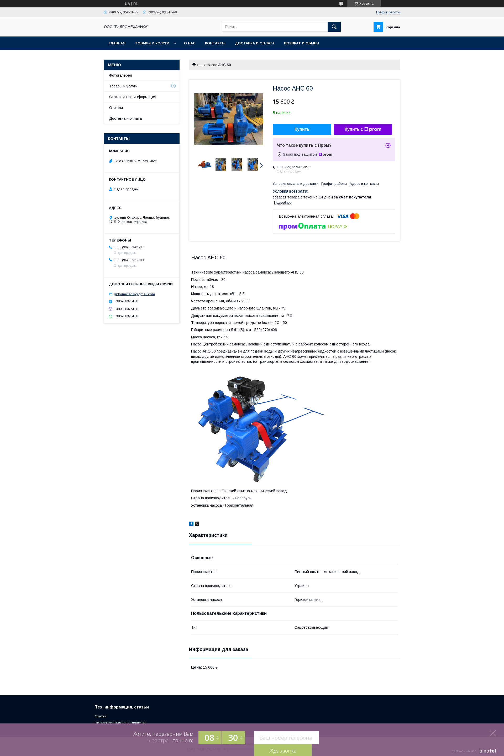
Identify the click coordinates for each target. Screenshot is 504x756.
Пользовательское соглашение (120, 723)
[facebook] (191, 524)
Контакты (215, 43)
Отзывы (116, 108)
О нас (190, 43)
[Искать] (334, 27)
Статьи (100, 716)
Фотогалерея (120, 75)
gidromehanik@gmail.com (134, 294)
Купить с (354, 129)
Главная (117, 43)
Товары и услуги (152, 43)
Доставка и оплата (255, 43)
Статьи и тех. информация (132, 97)
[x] (197, 524)
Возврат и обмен (301, 43)
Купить (302, 129)
